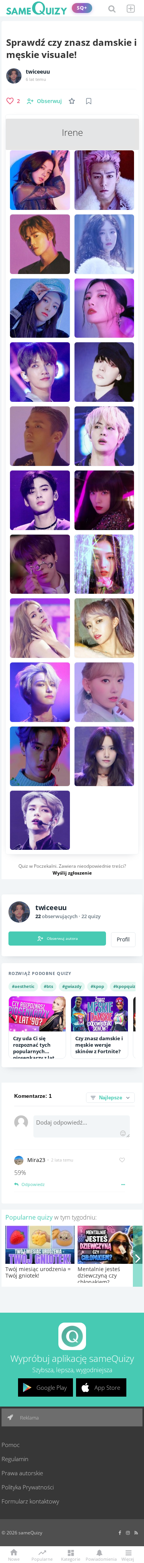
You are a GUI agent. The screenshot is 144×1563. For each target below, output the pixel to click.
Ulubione (73, 101)
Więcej (127, 1558)
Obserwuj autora (62, 938)
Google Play (51, 1387)
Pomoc (11, 1445)
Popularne (42, 1558)
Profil (123, 939)
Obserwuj (49, 101)
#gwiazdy (71, 986)
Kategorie (70, 1558)
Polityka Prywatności (28, 1487)
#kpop (97, 986)
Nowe (14, 1558)
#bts (48, 986)
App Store (107, 1387)
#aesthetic (23, 986)
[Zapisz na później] (89, 101)
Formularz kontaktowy (30, 1501)
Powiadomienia (99, 1558)
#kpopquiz (124, 986)
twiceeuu (38, 71)
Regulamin (15, 1459)
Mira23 (36, 1159)
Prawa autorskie (22, 1473)
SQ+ (82, 8)
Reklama (29, 1417)
